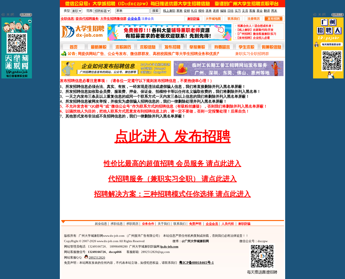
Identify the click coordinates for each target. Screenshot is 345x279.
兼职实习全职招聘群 (252, 54)
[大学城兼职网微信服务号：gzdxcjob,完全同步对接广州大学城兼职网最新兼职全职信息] (16, 77)
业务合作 (148, 223)
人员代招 (228, 223)
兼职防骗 (244, 223)
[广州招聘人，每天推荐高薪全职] (328, 77)
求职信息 (117, 223)
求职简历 (132, 223)
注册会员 (148, 18)
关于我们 (164, 223)
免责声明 (195, 223)
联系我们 (179, 223)
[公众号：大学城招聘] (172, 6)
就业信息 (101, 223)
